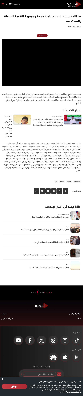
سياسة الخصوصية (74, 392)
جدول (4, 313)
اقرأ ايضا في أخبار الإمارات (62, 206)
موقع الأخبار (7, 318)
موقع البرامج (75, 313)
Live (79, 318)
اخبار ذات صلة (72, 110)
